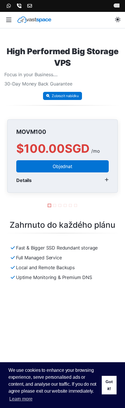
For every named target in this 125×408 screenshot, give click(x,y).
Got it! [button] (109, 385)
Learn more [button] (20, 398)
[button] (8, 20)
